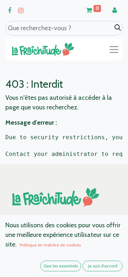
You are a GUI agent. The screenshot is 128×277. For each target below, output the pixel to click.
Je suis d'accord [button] (102, 265)
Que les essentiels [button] (60, 265)
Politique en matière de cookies (50, 245)
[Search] (118, 28)
